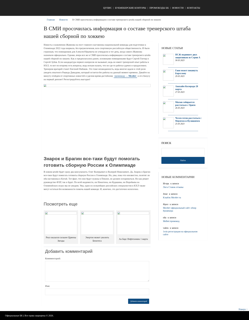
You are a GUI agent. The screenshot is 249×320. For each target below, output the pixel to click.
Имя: (47, 286)
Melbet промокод (171, 221)
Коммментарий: (53, 258)
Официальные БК (14, 315)
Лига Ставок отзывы (173, 187)
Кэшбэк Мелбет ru (172, 197)
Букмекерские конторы (130, 7)
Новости (178, 7)
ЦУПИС (107, 7)
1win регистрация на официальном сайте (180, 233)
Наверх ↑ (243, 309)
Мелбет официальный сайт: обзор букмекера (179, 209)
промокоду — (125, 76)
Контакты (193, 7)
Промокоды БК (159, 7)
